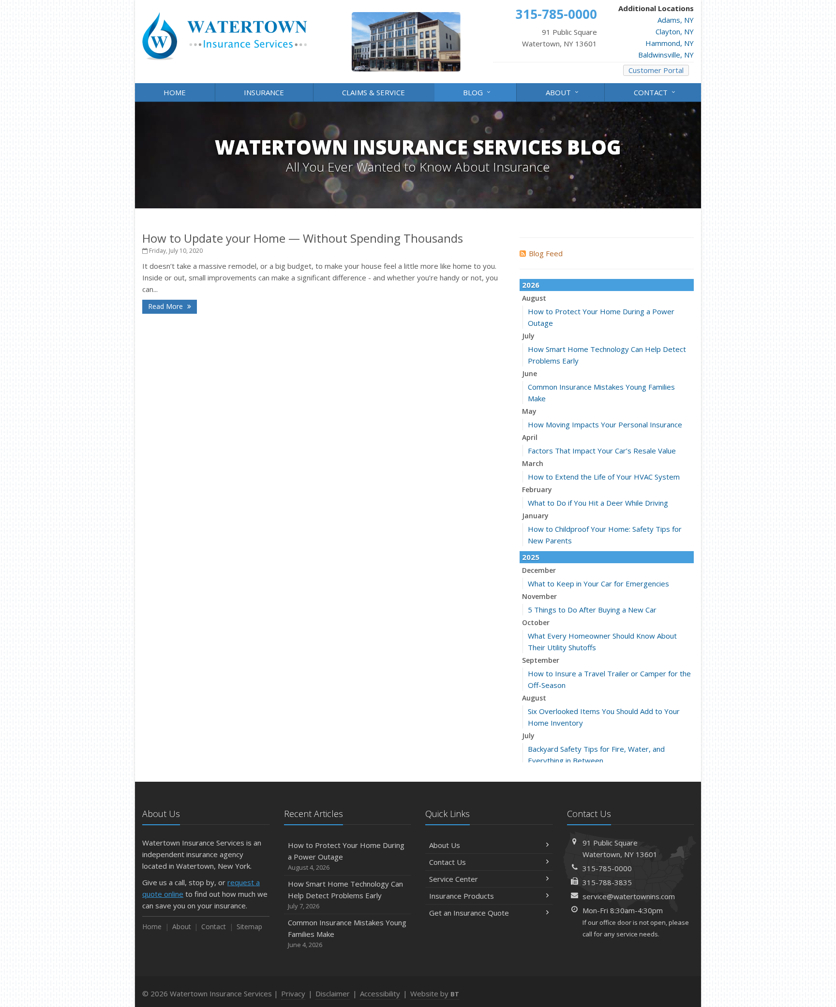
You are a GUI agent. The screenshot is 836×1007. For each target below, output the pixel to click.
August (534, 298)
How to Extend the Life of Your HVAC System (604, 477)
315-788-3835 (607, 882)
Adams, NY (675, 20)
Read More (166, 306)
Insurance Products (461, 896)
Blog (478, 91)
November (539, 596)
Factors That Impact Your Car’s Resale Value (602, 450)
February (537, 489)
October (536, 622)
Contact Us (447, 862)
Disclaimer (332, 993)
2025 (530, 557)
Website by (434, 993)
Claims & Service (373, 92)
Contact (656, 91)
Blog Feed (546, 253)
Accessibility (380, 993)
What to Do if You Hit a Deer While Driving (598, 503)
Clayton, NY (675, 31)
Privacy (293, 993)
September (540, 660)
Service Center (453, 879)
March (532, 463)
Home (175, 92)
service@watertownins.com (628, 896)
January (535, 515)
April (529, 437)
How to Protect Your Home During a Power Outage (346, 856)
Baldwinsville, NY (666, 54)
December (539, 570)
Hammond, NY (669, 43)
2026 (530, 285)
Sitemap (249, 926)
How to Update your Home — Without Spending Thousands (302, 238)
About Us (444, 845)
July (528, 335)
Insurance (264, 92)
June (529, 373)
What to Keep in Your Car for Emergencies (598, 583)
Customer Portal (656, 70)
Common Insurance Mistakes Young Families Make (347, 933)
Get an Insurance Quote (469, 913)
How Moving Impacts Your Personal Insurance (605, 424)
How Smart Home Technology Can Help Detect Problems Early (345, 894)
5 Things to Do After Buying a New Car (592, 609)
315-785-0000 (607, 868)
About (563, 91)
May (529, 411)
